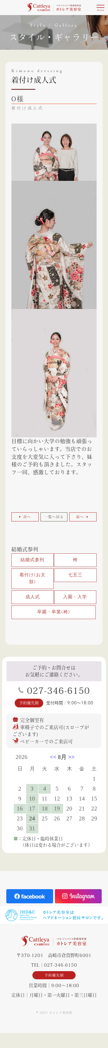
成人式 (33, 597)
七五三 (75, 575)
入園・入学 (75, 597)
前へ (80, 516)
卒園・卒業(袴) (53, 612)
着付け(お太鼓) (33, 578)
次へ (26, 516)
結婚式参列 (24, 549)
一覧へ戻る (54, 516)
